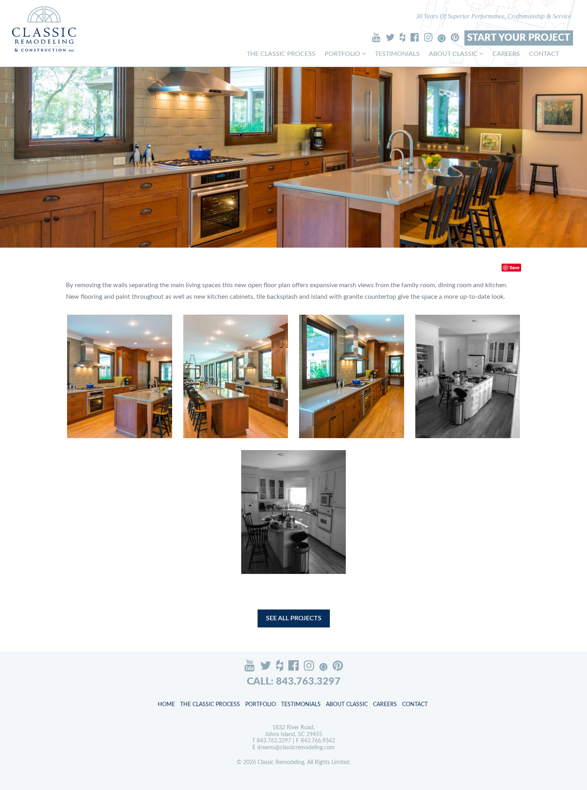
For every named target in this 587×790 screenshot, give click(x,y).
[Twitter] (390, 37)
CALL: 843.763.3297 (294, 682)
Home (166, 704)
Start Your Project (518, 38)
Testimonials (397, 54)
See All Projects (293, 618)
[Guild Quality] (442, 38)
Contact (544, 54)
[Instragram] (428, 37)
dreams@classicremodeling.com (296, 747)
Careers (506, 54)
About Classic (454, 54)
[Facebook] (415, 37)
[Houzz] (402, 37)
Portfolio (343, 54)
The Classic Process (281, 54)
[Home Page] (44, 29)
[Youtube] (376, 37)
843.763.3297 (274, 741)
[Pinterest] (455, 37)
